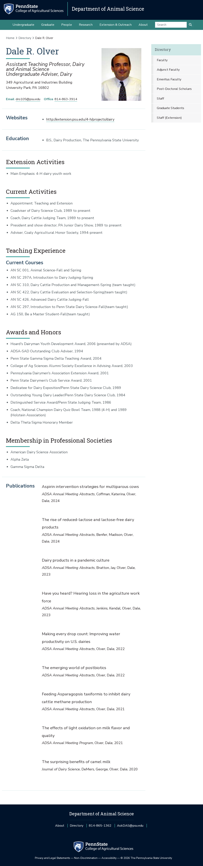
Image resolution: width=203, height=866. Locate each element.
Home (10, 38)
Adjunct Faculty (168, 69)
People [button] (66, 24)
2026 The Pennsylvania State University (146, 858)
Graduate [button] (47, 24)
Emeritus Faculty (169, 79)
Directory (24, 38)
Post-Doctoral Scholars (174, 89)
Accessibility (109, 858)
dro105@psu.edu (28, 99)
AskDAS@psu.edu (130, 827)
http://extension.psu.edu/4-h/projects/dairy (80, 119)
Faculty (162, 60)
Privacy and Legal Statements (52, 858)
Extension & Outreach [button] (116, 24)
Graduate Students (170, 108)
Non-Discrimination (86, 858)
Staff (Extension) (169, 117)
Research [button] (86, 24)
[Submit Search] (190, 25)
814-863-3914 (66, 99)
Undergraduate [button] (23, 24)
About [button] (143, 24)
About (59, 825)
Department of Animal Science (108, 9)
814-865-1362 (100, 827)
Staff (160, 98)
